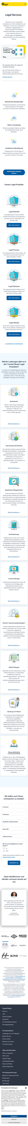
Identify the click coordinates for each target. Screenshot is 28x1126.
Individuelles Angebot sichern (14, 172)
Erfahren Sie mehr (7, 77)
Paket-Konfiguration (7, 1066)
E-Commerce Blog (7, 1044)
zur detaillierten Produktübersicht (14, 343)
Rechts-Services (6, 1036)
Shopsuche (5, 1019)
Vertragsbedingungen (8, 1061)
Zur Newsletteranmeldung (9, 1021)
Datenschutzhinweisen (9, 857)
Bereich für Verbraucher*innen (10, 1075)
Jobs (3, 1013)
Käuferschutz (6, 1077)
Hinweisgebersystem (8, 1024)
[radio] (14, 848)
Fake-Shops (5, 1083)
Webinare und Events (8, 1041)
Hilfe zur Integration (7, 1053)
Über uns (4, 1011)
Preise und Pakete (7, 1063)
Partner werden (6, 1038)
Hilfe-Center (5, 1055)
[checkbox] (14, 849)
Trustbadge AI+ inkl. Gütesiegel (10, 1033)
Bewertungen (5, 1080)
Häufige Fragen (6, 1058)
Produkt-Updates (7, 1016)
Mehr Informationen (14, 225)
